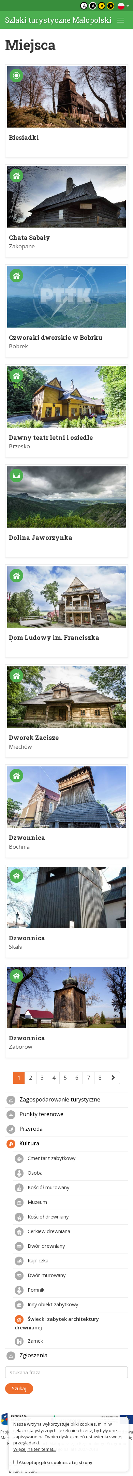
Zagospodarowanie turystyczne (59, 1100)
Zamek (34, 1340)
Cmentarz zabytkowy (50, 1158)
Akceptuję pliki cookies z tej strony (55, 1462)
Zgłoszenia (32, 1355)
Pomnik (35, 1289)
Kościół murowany (47, 1187)
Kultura (28, 1143)
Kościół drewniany (47, 1216)
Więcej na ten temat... (34, 1449)
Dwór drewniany (45, 1245)
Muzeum (36, 1201)
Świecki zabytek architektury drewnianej (57, 1323)
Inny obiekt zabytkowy (52, 1304)
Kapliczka (37, 1260)
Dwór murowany (45, 1275)
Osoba (34, 1172)
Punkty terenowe (40, 1114)
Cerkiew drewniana (48, 1231)
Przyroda (30, 1129)
